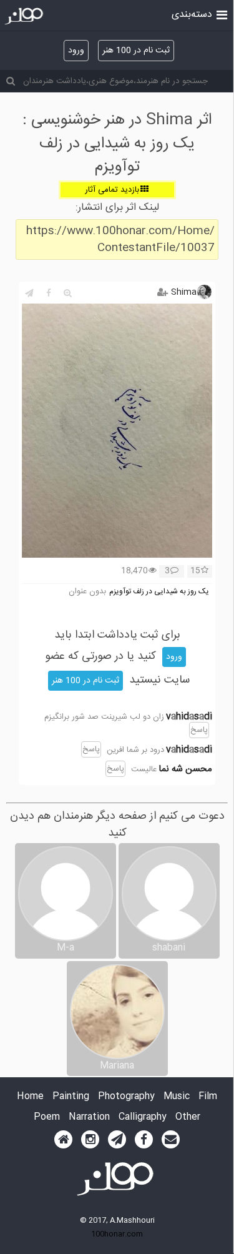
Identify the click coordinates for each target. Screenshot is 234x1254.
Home (30, 1097)
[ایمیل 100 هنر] (171, 1139)
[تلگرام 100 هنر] (117, 1139)
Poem (47, 1117)
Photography (126, 1097)
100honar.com (117, 1234)
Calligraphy (143, 1117)
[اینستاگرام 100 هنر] (90, 1139)
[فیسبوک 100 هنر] (144, 1139)
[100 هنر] (25, 16)
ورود (76, 50)
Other (187, 1117)
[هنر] (222, 14)
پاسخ (199, 730)
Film (207, 1097)
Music (176, 1097)
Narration (89, 1117)
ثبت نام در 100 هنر (136, 50)
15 (195, 571)
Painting (70, 1097)
